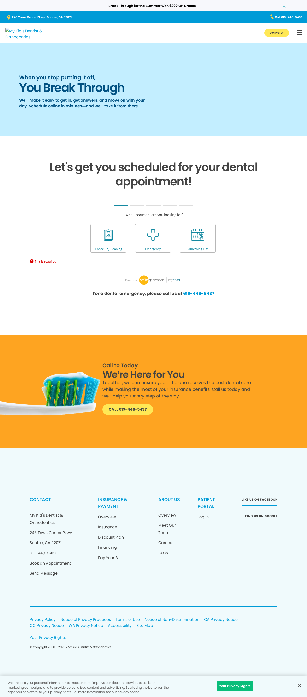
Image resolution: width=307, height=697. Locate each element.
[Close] (299, 685)
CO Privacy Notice (47, 625)
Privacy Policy (43, 619)
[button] (299, 33)
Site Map (144, 625)
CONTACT (40, 499)
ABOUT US (169, 499)
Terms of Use (128, 619)
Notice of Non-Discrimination (172, 619)
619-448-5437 (198, 293)
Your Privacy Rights (48, 637)
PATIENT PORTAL (206, 502)
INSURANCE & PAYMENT (112, 502)
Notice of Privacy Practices (85, 619)
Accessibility (120, 625)
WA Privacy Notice (86, 625)
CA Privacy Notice (221, 619)
